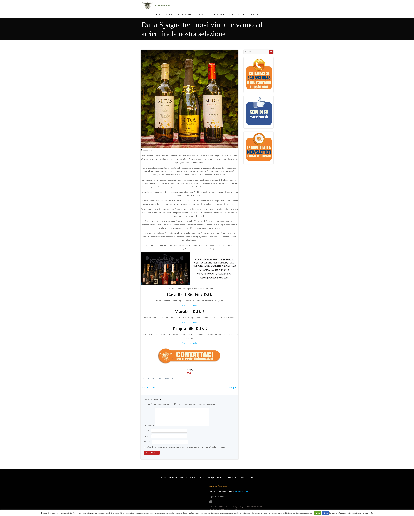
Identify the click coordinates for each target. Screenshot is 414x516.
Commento (149, 425)
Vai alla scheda (189, 305)
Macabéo (151, 379)
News (201, 15)
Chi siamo (168, 15)
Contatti (254, 15)
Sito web (148, 441)
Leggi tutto (368, 513)
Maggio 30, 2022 (149, 150)
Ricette (231, 15)
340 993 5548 (241, 491)
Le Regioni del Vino (216, 15)
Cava (143, 379)
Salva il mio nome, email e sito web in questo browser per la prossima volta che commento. (186, 447)
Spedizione (242, 15)
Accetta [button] (317, 513)
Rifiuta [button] (325, 513)
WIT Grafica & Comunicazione (227, 509)
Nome (147, 430)
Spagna (159, 379)
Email (147, 436)
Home (158, 15)
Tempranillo (169, 379)
